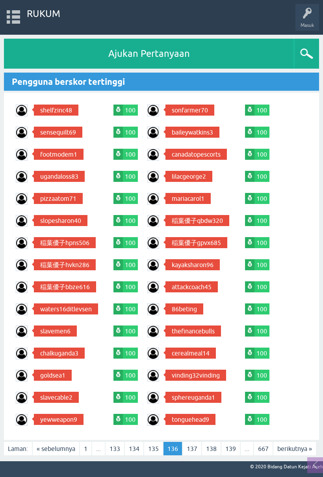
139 (230, 448)
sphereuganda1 (193, 397)
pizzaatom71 (58, 198)
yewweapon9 (58, 419)
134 (134, 448)
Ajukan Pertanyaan (149, 53)
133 (115, 448)
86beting (184, 308)
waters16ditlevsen (66, 308)
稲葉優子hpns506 (64, 242)
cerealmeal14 (191, 353)
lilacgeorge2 (189, 176)
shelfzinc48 (56, 110)
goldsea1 (52, 375)
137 (192, 448)
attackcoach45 (192, 286)
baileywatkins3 (192, 132)
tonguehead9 (190, 419)
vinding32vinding (196, 375)
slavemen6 (55, 331)
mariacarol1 (188, 198)
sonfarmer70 (190, 110)
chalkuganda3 (59, 353)
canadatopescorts (196, 154)
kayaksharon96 (192, 264)
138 (211, 448)
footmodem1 (58, 154)
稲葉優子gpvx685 (196, 242)
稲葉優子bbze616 (65, 286)
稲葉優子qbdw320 (197, 220)
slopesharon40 (60, 220)
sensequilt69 (58, 132)
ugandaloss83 (59, 176)
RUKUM (43, 13)
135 (153, 448)
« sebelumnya (56, 448)
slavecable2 (56, 397)
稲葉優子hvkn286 (64, 264)
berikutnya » (294, 448)
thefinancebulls (193, 331)
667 (263, 448)
